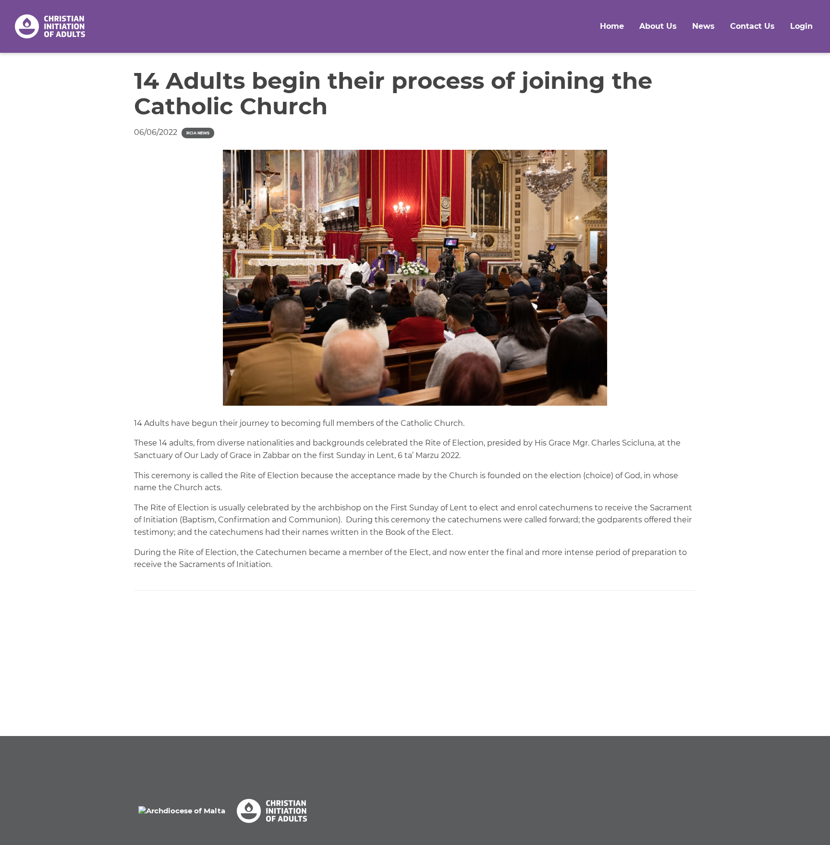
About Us (658, 26)
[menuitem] (612, 26)
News (703, 26)
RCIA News (197, 133)
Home (612, 26)
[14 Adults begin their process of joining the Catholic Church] (415, 278)
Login (801, 26)
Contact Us (752, 26)
